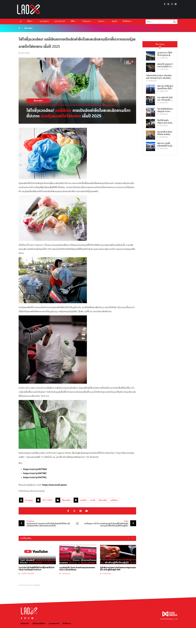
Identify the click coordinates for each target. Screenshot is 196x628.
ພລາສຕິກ (83, 500)
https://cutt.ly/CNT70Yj (34, 477)
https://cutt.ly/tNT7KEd (35, 469)
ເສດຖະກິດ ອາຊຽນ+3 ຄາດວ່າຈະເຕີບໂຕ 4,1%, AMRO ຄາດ (165, 66)
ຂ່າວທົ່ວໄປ (24, 573)
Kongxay (29, 500)
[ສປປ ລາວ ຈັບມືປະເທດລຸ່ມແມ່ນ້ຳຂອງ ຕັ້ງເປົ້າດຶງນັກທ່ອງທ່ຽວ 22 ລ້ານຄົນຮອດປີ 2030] (150, 89)
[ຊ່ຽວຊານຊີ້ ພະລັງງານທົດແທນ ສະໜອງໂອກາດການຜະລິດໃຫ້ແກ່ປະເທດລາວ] (150, 135)
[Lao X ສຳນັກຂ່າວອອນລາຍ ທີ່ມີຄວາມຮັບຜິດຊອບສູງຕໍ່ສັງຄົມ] (28, 9)
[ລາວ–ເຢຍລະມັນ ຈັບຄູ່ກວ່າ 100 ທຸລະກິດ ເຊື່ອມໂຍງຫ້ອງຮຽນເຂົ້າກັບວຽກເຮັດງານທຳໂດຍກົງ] (150, 100)
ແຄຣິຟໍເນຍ (114, 500)
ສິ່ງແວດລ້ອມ (66, 500)
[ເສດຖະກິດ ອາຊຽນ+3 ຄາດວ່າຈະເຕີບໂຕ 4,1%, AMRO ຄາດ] (150, 67)
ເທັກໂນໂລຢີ (31, 573)
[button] (165, 4)
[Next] (132, 538)
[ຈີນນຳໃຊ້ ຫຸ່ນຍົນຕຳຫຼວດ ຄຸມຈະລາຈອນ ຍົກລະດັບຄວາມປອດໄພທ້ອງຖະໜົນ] (150, 123)
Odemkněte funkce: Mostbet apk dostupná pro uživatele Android (159, 78)
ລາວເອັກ (92, 500)
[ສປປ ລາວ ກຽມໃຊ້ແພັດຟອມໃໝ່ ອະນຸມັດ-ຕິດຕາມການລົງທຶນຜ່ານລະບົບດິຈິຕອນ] (150, 146)
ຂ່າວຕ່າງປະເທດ (66, 573)
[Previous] (128, 538)
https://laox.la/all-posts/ (54, 484)
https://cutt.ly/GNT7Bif (34, 473)
